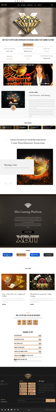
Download (9, 59)
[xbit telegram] (18, 410)
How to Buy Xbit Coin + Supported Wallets (13, 295)
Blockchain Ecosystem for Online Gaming (41, 295)
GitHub (46, 51)
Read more (4, 304)
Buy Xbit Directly (28, 44)
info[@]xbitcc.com (5, 384)
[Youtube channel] (11, 410)
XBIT (28, 58)
